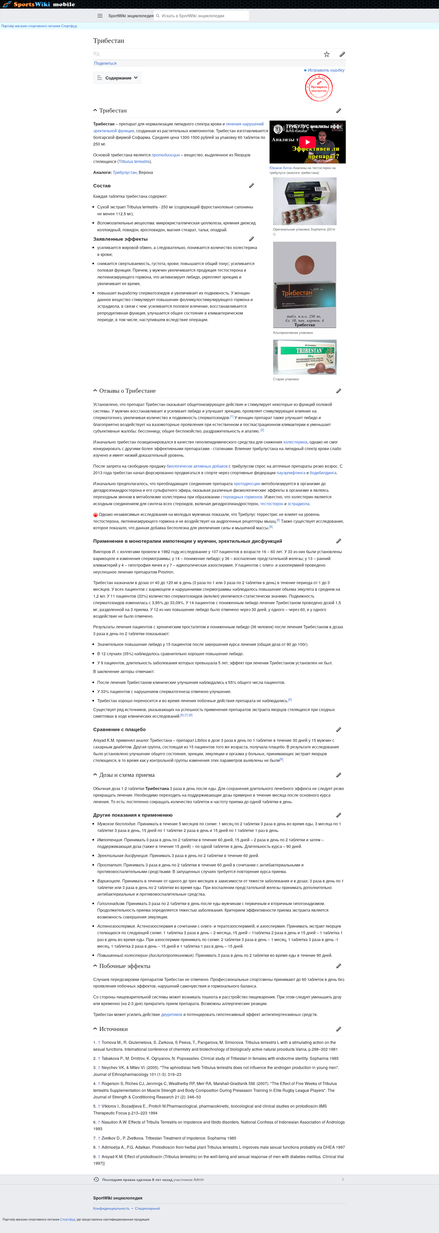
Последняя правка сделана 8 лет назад (137, 1179)
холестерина (295, 442)
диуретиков (171, 1014)
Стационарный (147, 1208)
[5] (290, 699)
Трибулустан (125, 172)
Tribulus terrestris (134, 161)
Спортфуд (67, 1219)
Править (342, 54)
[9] (281, 759)
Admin (199, 1179)
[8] (190, 715)
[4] (271, 526)
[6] (182, 715)
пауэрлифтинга (291, 472)
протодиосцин (166, 155)
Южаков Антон (281, 167)
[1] (231, 416)
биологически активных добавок (197, 466)
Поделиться (105, 63)
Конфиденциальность (111, 1208)
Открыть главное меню (100, 16)
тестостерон (271, 503)
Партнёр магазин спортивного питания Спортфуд (39, 25)
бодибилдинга (323, 472)
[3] (278, 519)
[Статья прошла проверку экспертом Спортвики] (319, 87)
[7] (186, 715)
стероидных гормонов (241, 497)
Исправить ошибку (326, 70)
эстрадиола (298, 503)
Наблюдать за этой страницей (327, 54)
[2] (262, 430)
